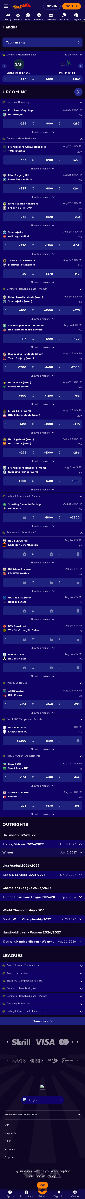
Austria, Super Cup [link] (17, 682)
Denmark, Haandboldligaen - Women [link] (27, 288)
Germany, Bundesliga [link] (18, 102)
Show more (40, 1021)
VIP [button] (7, 1125)
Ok (42, 1185)
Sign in (51, 6)
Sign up (72, 6)
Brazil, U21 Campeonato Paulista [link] (24, 719)
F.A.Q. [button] (8, 1141)
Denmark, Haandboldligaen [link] (22, 138)
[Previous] (4, 65)
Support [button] (9, 1157)
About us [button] (10, 1149)
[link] (21, 6)
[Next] (80, 65)
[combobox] (42, 1100)
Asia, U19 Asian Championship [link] (23, 755)
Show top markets (40, 132)
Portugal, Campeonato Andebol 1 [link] (24, 496)
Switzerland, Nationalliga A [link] (21, 532)
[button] (42, 102)
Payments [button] (10, 1133)
